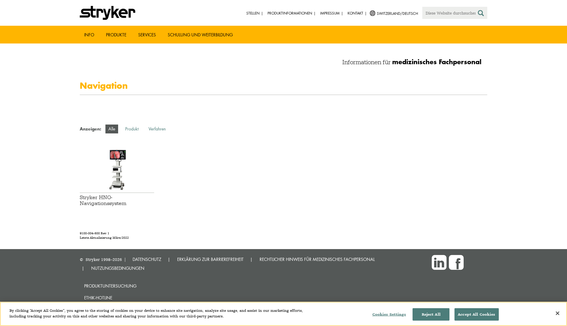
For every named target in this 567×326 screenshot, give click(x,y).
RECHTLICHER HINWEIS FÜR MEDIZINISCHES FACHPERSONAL (317, 259)
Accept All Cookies (476, 314)
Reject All (431, 314)
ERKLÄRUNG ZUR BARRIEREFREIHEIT (210, 259)
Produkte (116, 35)
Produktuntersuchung (110, 286)
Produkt (132, 129)
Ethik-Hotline (98, 298)
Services (147, 35)
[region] (283, 314)
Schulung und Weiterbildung (200, 35)
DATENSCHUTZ (147, 259)
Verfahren (157, 129)
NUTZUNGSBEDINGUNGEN (117, 268)
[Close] (557, 313)
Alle (111, 129)
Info (89, 35)
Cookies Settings (389, 314)
